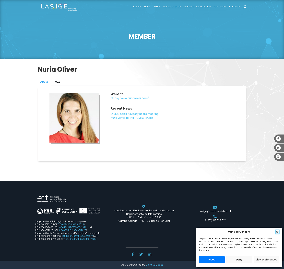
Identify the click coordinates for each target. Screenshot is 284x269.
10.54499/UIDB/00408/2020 (72, 227)
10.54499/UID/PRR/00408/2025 (77, 236)
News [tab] (56, 82)
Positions (234, 6)
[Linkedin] (150, 254)
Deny (239, 259)
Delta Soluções (154, 264)
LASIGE (137, 6)
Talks (157, 6)
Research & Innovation (197, 6)
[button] (277, 232)
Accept (212, 259)
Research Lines (172, 6)
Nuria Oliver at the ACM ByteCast (132, 118)
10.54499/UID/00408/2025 (71, 224)
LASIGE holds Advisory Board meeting (134, 114)
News (147, 6)
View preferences (266, 259)
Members (220, 6)
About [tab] (44, 82)
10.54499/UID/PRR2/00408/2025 (79, 239)
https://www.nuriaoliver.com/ (130, 98)
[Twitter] (141, 254)
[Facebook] (133, 254)
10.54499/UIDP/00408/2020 (72, 230)
